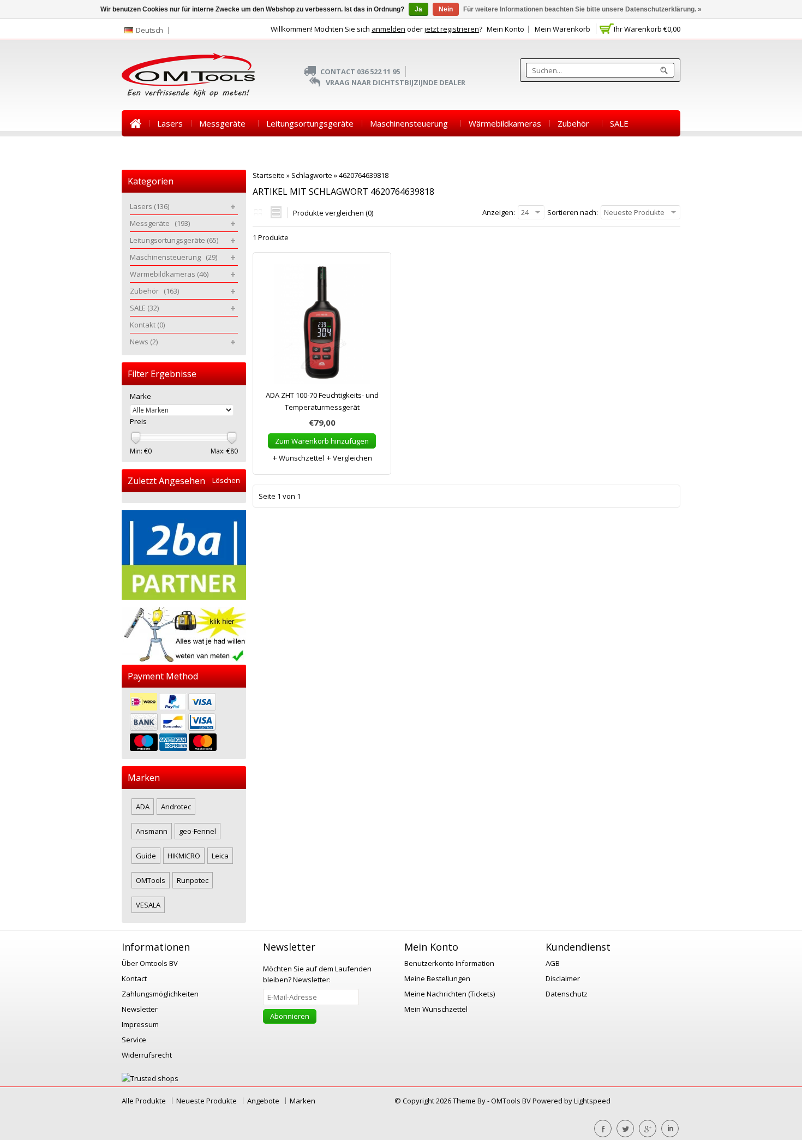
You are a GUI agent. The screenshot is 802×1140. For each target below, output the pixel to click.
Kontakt (144, 149)
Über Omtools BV (150, 963)
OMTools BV (511, 1101)
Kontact (134, 978)
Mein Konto (505, 29)
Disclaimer (563, 978)
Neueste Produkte (206, 1101)
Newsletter (140, 1009)
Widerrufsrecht (147, 1055)
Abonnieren (289, 1016)
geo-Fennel (197, 831)
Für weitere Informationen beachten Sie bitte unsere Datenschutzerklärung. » (582, 9)
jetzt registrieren (451, 29)
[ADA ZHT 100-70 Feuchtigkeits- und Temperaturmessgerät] (322, 326)
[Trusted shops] (150, 1078)
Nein (446, 9)
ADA (142, 806)
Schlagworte (311, 175)
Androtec (176, 806)
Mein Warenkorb (562, 29)
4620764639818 (363, 175)
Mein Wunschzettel (436, 1009)
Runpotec (192, 880)
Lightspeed (592, 1101)
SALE (619, 123)
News (186, 149)
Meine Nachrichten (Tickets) (449, 994)
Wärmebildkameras (505, 123)
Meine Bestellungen (437, 978)
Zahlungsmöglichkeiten (160, 994)
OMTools (150, 880)
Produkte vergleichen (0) (333, 213)
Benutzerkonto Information (449, 963)
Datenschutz (567, 994)
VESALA (148, 905)
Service (134, 1039)
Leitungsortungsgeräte (310, 123)
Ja (418, 9)
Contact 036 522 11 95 (360, 71)
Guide (146, 856)
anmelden (388, 29)
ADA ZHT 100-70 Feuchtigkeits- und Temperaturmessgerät (322, 401)
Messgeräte (224, 123)
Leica (220, 856)
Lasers (170, 123)
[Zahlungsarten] (184, 723)
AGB (553, 963)
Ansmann (151, 831)
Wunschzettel (300, 458)
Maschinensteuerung (411, 123)
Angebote (263, 1101)
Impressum (140, 1024)
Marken (302, 1101)
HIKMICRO (183, 856)
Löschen (226, 480)
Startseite (135, 123)
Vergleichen (351, 458)
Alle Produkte (144, 1101)
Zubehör (576, 123)
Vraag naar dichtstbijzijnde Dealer (395, 82)
